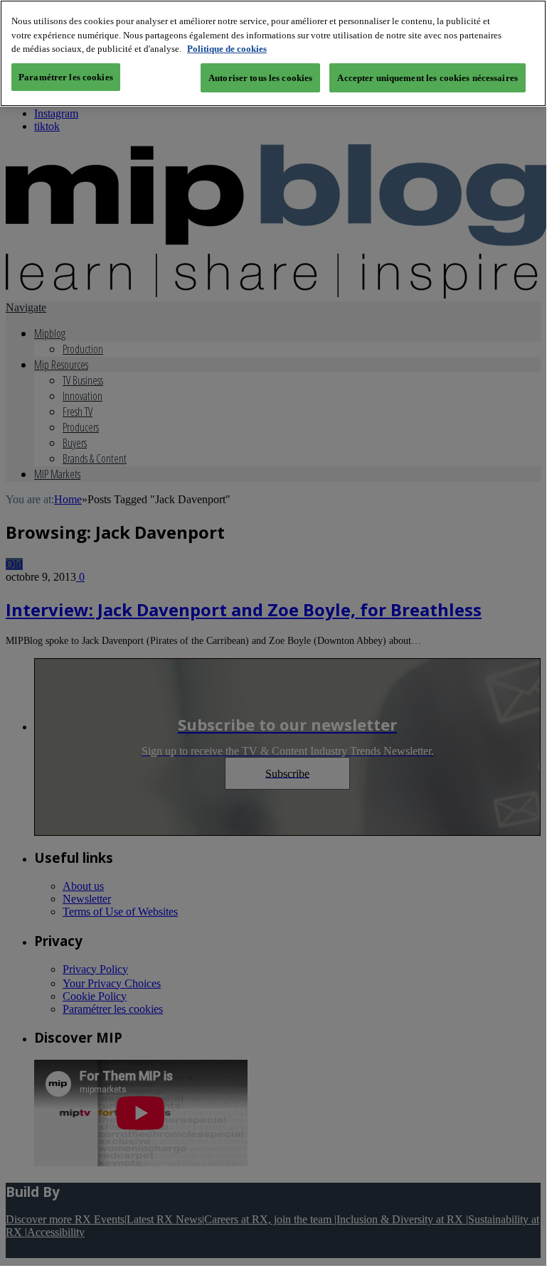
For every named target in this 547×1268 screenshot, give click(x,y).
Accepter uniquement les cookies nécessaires (427, 77)
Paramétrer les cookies (65, 77)
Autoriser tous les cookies (260, 77)
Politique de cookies (227, 48)
